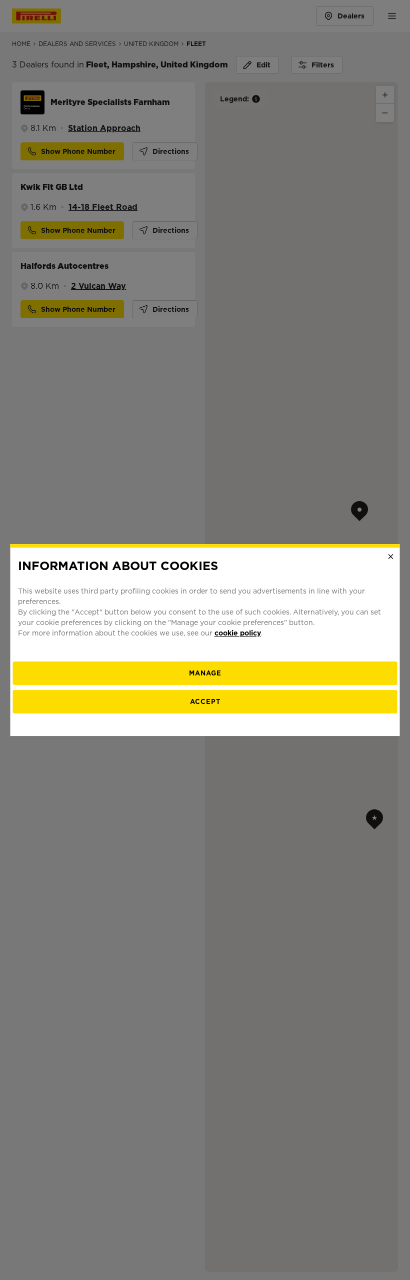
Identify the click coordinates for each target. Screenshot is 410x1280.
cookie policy (237, 633)
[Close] (391, 556)
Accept (205, 701)
